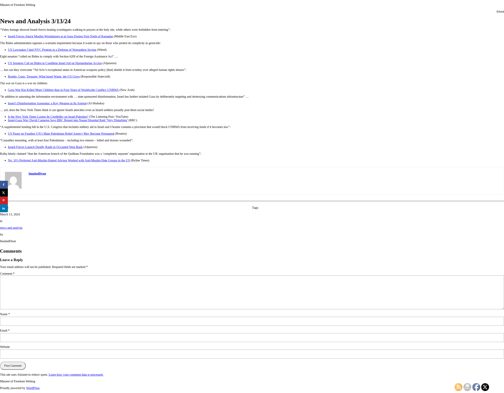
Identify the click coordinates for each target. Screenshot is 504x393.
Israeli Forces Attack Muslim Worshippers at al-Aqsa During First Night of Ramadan (60, 36)
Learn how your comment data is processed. (76, 374)
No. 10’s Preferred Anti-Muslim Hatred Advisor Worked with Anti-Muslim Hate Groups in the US (69, 160)
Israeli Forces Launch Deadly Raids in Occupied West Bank (45, 147)
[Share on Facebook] (4, 185)
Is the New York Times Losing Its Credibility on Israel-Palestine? (48, 116)
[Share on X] (4, 192)
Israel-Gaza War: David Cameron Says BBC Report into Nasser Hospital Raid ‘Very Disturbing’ (68, 120)
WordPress (33, 388)
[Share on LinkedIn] (4, 208)
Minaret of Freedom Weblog (17, 4)
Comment (7, 273)
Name (5, 314)
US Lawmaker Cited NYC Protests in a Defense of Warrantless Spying (52, 49)
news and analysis (11, 227)
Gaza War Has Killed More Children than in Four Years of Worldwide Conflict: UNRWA (63, 90)
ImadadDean (37, 173)
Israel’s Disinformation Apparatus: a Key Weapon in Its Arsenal (47, 103)
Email (5, 330)
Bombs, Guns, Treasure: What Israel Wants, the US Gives (44, 76)
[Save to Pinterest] (4, 200)
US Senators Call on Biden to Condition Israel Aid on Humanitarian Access (55, 63)
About (500, 11)
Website (5, 347)
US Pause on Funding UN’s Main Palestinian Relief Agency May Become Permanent (61, 133)
